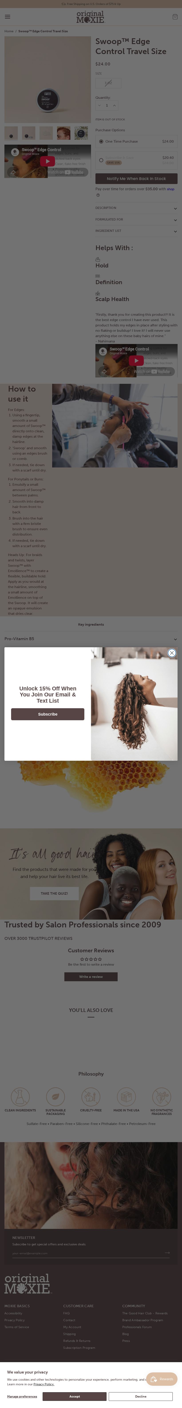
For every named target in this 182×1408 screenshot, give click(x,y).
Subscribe (47, 714)
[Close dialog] (172, 653)
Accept (74, 1396)
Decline (140, 1396)
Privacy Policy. (44, 1384)
